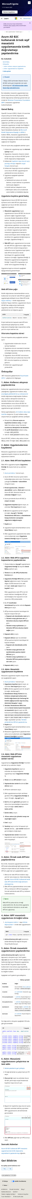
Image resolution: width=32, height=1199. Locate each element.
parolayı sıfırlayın (10, 163)
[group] (18, 935)
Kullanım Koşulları (23, 1194)
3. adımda (25, 1007)
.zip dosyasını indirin (11, 922)
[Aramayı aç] (21, 18)
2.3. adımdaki (18, 992)
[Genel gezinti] (1, 18)
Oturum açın (27, 18)
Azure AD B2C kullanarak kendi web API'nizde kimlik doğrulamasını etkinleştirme (17, 881)
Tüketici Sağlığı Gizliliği (8, 1194)
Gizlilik (15, 1192)
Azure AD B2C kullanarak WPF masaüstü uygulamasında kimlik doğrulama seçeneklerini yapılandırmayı (14, 1151)
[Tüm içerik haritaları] (2, 32)
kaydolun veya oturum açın (21, 161)
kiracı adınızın (27, 987)
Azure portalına (10, 473)
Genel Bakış (6, 62)
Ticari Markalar (5, 1196)
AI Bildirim (4, 1189)
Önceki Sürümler (14, 1189)
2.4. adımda (18, 1014)
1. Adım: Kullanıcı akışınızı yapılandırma (14, 66)
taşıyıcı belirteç (6, 300)
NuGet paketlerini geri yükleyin (15, 1068)
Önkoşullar (6, 64)
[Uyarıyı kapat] (29, 2)
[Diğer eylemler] (29, 32)
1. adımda (17, 997)
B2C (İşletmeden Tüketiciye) (14, 32)
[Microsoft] (16, 18)
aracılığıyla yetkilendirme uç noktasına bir (14, 394)
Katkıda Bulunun (6, 1192)
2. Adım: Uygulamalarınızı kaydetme (13, 68)
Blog (22, 1189)
